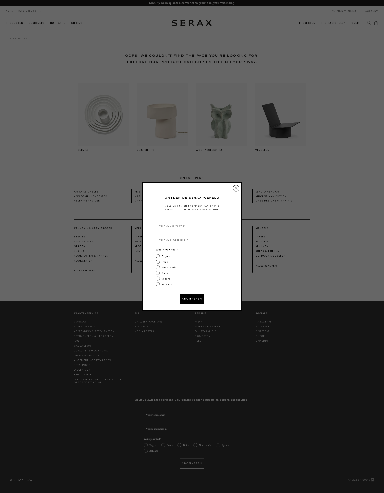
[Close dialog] (236, 188)
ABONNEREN (192, 299)
